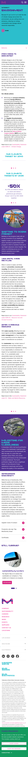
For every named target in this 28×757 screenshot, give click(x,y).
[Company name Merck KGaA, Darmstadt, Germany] (4, 2)
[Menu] (25, 2)
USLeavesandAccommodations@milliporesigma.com (13, 722)
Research (5, 616)
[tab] (14, 637)
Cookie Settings (6, 752)
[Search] (22, 2)
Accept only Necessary (14, 748)
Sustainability (5, 7)
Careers (5, 614)
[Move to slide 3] (15, 168)
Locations (6, 630)
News (4, 619)
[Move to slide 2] (13, 168)
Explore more (7, 582)
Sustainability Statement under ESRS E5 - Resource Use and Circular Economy (14, 317)
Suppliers (5, 625)
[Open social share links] (3, 30)
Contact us (6, 627)
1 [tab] (12, 590)
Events (4, 622)
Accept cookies (14, 743)
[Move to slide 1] (11, 168)
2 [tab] (16, 590)
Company (5, 608)
